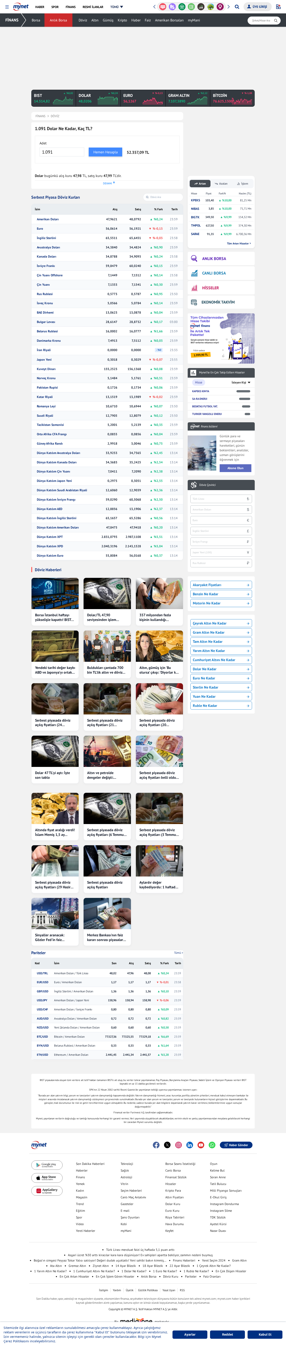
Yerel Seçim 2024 (213, 1260)
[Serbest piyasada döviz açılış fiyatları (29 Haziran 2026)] (55, 860)
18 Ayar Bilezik (153, 1266)
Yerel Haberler (85, 1231)
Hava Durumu (174, 1224)
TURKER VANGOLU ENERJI (207, 414)
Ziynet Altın (101, 1266)
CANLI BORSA (214, 273)
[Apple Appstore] (47, 1178)
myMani (194, 20)
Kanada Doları (46, 256)
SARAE (195, 234)
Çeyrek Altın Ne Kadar (210, 623)
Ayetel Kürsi (218, 1224)
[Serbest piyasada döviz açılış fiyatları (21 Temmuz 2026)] (107, 698)
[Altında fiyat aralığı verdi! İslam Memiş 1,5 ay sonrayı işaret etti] (55, 808)
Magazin (81, 1197)
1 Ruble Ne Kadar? (196, 1271)
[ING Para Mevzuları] (220, 6)
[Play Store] (47, 1165)
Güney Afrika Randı (50, 444)
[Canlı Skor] (172, 6)
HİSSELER (210, 287)
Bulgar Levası (46, 322)
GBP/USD (42, 991)
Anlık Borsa (58, 20)
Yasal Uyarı (168, 1290)
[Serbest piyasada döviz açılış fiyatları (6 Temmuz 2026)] (107, 808)
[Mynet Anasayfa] (21, 5)
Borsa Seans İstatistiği (180, 1164)
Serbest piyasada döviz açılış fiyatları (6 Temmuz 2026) (106, 832)
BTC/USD (42, 1037)
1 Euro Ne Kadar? (165, 1271)
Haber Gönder (238, 1145)
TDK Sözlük (218, 1217)
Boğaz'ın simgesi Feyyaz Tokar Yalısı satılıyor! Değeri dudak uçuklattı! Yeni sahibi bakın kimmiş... (100, 1260)
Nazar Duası (218, 1231)
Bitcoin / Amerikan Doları (69, 1037)
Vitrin (124, 1184)
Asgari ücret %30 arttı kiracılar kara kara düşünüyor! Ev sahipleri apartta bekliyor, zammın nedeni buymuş (140, 1255)
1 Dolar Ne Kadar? (134, 1271)
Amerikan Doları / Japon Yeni (71, 1000)
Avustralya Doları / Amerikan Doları (75, 1018)
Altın (95, 20)
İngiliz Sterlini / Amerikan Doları (73, 991)
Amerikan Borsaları (169, 20)
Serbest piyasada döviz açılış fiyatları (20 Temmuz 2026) (157, 722)
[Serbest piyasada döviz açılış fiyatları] (107, 860)
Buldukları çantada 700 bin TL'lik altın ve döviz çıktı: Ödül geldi (105, 670)
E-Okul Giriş (218, 1197)
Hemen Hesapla (105, 152)
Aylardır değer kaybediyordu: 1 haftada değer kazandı (158, 884)
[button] (7, 7)
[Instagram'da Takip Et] (178, 1145)
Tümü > (178, 953)
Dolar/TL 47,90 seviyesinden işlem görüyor (101, 617)
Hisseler (170, 1184)
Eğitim (80, 1211)
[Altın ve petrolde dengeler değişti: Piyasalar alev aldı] (107, 751)
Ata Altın (56, 1266)
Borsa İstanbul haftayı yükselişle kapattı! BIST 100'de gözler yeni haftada (53, 617)
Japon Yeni (44, 360)
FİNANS (12, 20)
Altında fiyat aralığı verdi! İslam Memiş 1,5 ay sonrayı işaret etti (55, 832)
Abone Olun (235, 468)
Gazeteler (127, 1204)
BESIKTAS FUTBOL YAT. (205, 406)
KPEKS (195, 200)
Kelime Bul (217, 1170)
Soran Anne (218, 1177)
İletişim (103, 1290)
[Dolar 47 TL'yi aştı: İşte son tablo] (55, 751)
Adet (43, 143)
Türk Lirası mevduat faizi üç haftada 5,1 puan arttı (140, 1250)
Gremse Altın (77, 1266)
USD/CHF (42, 1009)
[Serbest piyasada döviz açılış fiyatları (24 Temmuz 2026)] (55, 698)
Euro (40, 229)
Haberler (82, 1170)
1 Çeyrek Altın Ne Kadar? (214, 1266)
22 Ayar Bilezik (180, 1266)
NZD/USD (42, 1027)
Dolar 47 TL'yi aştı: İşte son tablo (52, 775)
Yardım (117, 1290)
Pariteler (38, 952)
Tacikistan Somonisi (50, 425)
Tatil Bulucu (218, 1184)
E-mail (125, 1211)
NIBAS (195, 209)
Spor (79, 1217)
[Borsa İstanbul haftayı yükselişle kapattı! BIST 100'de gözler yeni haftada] (55, 593)
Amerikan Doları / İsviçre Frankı (73, 1009)
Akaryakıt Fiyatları (207, 585)
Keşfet (169, 1231)
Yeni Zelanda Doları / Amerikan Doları (77, 1027)
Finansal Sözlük (176, 1177)
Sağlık (125, 1170)
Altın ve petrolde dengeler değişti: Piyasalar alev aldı (101, 775)
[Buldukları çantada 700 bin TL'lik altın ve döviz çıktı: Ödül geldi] (107, 646)
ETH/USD (42, 1055)
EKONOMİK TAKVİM (218, 302)
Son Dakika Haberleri (90, 1164)
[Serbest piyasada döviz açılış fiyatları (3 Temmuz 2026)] (159, 808)
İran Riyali (44, 350)
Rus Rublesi (45, 294)
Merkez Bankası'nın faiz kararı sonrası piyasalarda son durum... (107, 937)
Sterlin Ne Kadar (205, 687)
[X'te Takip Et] (167, 1145)
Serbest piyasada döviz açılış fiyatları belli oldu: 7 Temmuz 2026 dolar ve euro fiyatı (158, 775)
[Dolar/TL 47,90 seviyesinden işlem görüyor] (107, 593)
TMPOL (196, 225)
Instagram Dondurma (224, 1204)
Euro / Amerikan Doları (68, 982)
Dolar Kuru (172, 1204)
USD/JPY (42, 1000)
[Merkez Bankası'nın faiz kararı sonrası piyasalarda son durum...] (107, 913)
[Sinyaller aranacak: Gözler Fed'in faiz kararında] (55, 913)
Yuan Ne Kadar (204, 696)
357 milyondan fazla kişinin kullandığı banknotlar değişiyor (155, 617)
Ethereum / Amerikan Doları (71, 1055)
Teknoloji (127, 1164)
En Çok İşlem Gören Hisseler (115, 1276)
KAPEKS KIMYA (200, 391)
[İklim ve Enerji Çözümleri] (201, 6)
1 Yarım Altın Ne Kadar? (50, 1271)
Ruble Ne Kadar (205, 705)
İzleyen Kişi (239, 382)
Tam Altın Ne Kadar (208, 641)
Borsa (36, 20)
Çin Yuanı (43, 285)
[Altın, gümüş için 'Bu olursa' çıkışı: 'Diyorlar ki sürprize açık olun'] (159, 646)
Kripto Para (173, 1191)
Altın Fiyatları (174, 1197)
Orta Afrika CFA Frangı (52, 434)
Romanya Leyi (46, 406)
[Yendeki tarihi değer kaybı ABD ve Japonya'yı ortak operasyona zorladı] (55, 646)
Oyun (213, 1164)
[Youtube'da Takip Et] (201, 1145)
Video (80, 1224)
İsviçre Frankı (46, 266)
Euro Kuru (172, 1211)
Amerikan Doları (48, 219)
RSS (182, 1290)
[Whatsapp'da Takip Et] (212, 1145)
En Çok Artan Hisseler (74, 1276)
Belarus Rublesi (47, 331)
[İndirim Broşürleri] (163, 6)
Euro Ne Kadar (204, 678)
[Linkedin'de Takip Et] (189, 1145)
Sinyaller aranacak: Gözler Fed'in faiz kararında (49, 937)
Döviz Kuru (170, 1276)
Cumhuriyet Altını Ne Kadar (214, 660)
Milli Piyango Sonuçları (226, 1191)
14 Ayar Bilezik (126, 1266)
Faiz (148, 20)
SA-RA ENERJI (199, 398)
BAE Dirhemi (45, 312)
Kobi (124, 1224)
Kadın (80, 1191)
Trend (80, 1204)
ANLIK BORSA (214, 258)
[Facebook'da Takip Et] (156, 1145)
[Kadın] (210, 6)
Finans (80, 1177)
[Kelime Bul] (182, 6)
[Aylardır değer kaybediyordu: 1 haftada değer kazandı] (159, 860)
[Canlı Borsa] (191, 6)
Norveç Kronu (46, 378)
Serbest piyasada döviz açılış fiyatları (104, 884)
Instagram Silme (221, 1211)
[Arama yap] (237, 6)
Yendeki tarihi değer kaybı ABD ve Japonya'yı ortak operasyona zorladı (55, 670)
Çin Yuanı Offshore (50, 275)
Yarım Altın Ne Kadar (209, 650)
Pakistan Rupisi (47, 387)
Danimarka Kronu (49, 341)
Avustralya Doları (48, 247)
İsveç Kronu (45, 303)
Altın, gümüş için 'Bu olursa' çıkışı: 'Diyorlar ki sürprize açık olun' (158, 670)
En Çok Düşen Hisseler (231, 1271)
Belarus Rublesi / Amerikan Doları (74, 1045)
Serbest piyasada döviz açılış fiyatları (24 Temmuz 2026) (52, 722)
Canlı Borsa (173, 1170)
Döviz (83, 20)
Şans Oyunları (130, 1217)
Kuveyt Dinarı (46, 369)
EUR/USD (42, 982)
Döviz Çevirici (207, 485)
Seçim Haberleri (131, 1191)
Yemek (80, 1184)
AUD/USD (42, 1018)
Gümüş (108, 20)
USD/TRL (42, 973)
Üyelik (129, 1290)
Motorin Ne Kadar (207, 603)
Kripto (122, 20)
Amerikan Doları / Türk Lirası (71, 973)
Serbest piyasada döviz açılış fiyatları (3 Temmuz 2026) (158, 832)
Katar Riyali (45, 397)
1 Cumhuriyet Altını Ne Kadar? (94, 1271)
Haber (136, 20)
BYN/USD (43, 1045)
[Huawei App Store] (47, 1191)
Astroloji (126, 1177)
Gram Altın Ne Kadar (209, 632)
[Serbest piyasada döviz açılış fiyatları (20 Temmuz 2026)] (159, 698)
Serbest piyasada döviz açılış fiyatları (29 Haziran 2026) (54, 884)
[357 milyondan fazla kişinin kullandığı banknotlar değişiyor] (159, 593)
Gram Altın (239, 1260)
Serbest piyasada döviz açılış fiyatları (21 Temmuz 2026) (104, 722)
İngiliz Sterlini (46, 238)
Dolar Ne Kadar (205, 669)
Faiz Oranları (212, 1276)
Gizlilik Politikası (148, 1290)
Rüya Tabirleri (174, 1217)
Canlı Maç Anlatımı (133, 1197)
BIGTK (195, 217)
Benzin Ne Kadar (205, 594)
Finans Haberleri (184, 1260)
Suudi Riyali (45, 416)
